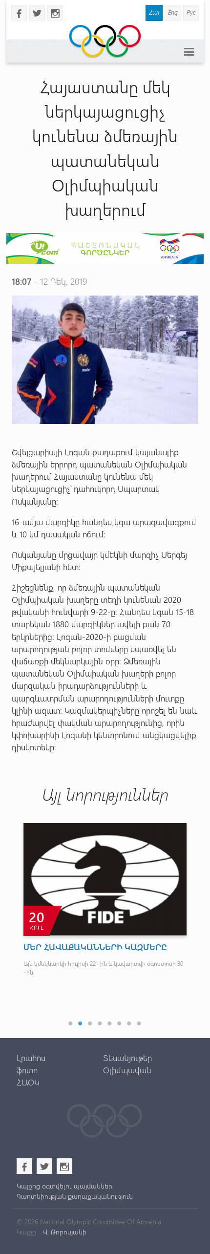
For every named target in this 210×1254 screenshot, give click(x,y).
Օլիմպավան (127, 1069)
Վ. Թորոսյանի (63, 1231)
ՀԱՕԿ (28, 1082)
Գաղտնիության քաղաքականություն (75, 1196)
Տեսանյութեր (127, 1057)
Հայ (154, 12)
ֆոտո (27, 1069)
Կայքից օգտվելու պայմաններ (64, 1185)
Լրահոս (31, 1057)
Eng (173, 12)
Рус (191, 12)
